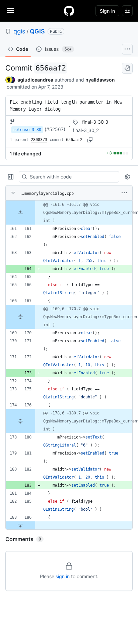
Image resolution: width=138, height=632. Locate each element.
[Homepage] (69, 10)
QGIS (37, 31)
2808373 (39, 139)
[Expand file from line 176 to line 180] (20, 421)
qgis (19, 31)
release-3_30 (27, 129)
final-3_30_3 (95, 122)
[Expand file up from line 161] (20, 213)
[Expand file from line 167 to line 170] (20, 317)
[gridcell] (69, 213)
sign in (63, 576)
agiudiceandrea (35, 80)
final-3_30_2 (86, 130)
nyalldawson (100, 80)
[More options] (124, 192)
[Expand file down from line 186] (20, 525)
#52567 (55, 129)
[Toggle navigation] (10, 10)
